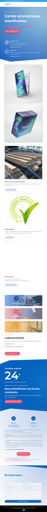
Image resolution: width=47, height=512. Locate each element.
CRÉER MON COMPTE (23, 453)
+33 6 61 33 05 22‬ (33, 425)
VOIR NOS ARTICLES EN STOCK (12, 31)
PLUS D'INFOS (9, 237)
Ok (23, 510)
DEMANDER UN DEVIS (15, 47)
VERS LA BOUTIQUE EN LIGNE (12, 353)
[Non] (45, 508)
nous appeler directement (16, 459)
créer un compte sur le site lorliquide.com (14, 431)
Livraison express (16, 303)
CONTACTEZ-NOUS (10, 189)
